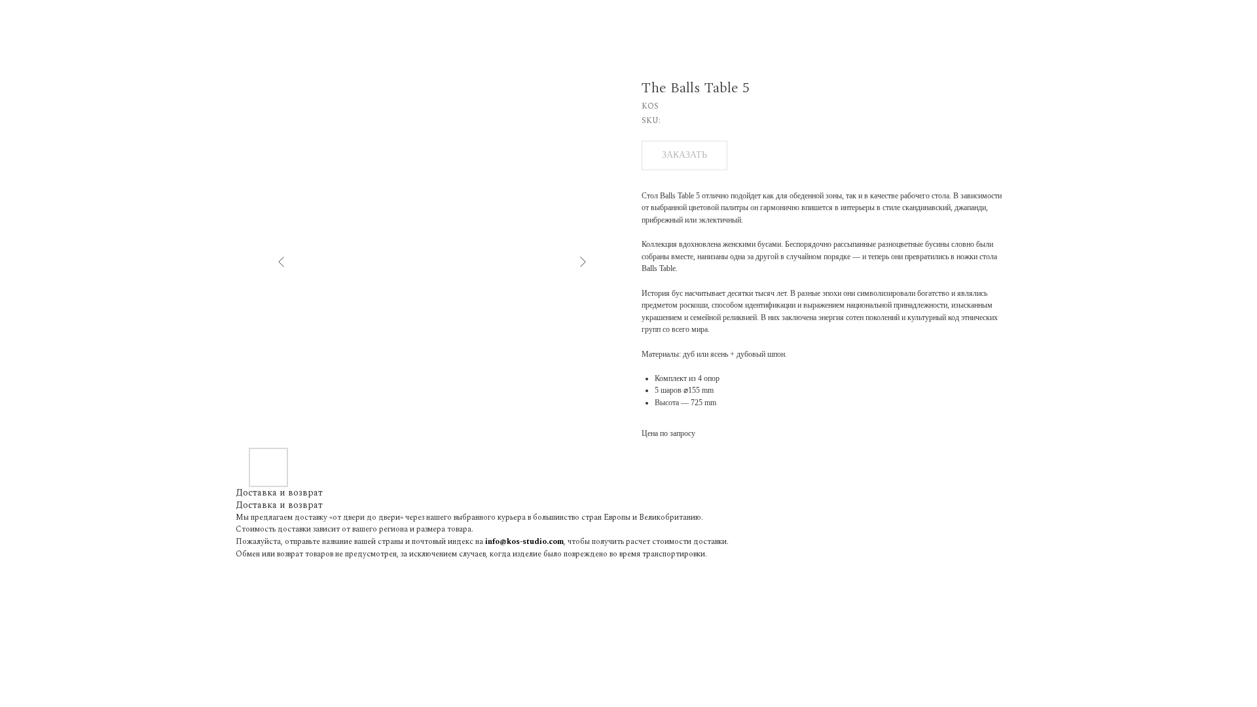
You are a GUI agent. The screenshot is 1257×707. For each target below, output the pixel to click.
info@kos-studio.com (524, 541)
